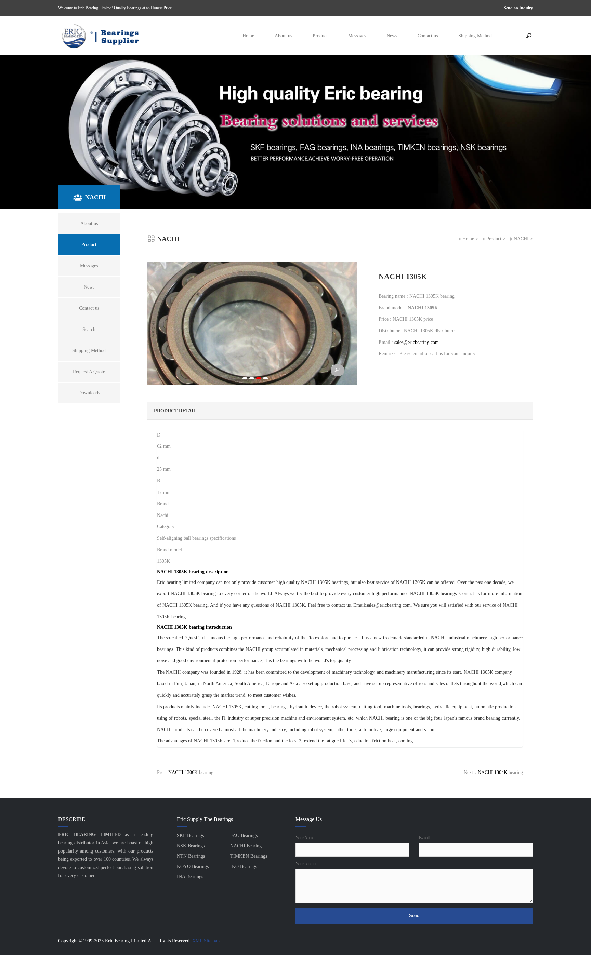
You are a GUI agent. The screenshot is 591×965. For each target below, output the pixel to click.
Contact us (428, 35)
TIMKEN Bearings (248, 856)
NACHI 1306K (183, 772)
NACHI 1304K (492, 772)
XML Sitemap (206, 940)
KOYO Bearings (193, 866)
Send (414, 915)
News (391, 35)
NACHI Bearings (246, 845)
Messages (357, 35)
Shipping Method (475, 35)
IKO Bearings (243, 866)
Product (320, 35)
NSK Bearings (191, 845)
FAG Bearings (244, 835)
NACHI (521, 238)
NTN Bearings (191, 856)
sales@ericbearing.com (416, 342)
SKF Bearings (190, 835)
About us (283, 35)
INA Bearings (190, 876)
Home (248, 35)
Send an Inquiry (518, 7)
